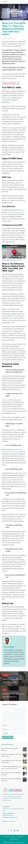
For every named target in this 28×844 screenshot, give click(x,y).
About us (7, 836)
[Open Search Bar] (22, 1)
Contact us (12, 836)
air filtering (8, 98)
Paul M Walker (9, 647)
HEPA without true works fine (16, 212)
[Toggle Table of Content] (17, 83)
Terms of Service (14, 839)
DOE (14, 316)
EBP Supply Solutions (16, 260)
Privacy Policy (20, 836)
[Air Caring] (4, 1)
